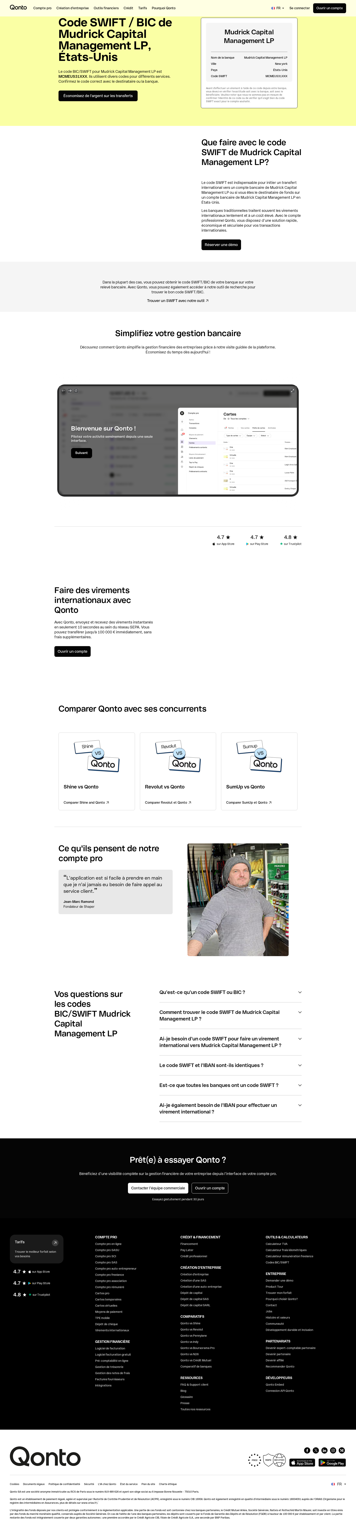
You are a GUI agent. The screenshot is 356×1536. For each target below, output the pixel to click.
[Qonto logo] (18, 7)
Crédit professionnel (193, 1256)
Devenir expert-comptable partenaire (291, 1348)
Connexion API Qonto (280, 1390)
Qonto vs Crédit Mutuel (195, 1360)
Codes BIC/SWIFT (277, 1262)
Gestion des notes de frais (112, 1373)
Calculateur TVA (277, 1244)
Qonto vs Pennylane (193, 1335)
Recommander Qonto (280, 1366)
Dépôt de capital (191, 1293)
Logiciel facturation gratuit (113, 1354)
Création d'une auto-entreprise (201, 1286)
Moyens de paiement (109, 1311)
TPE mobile (102, 1318)
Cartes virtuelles (106, 1305)
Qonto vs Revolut (191, 1329)
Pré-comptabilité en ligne (111, 1360)
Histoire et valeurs (278, 1317)
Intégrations (103, 1385)
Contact (271, 1305)
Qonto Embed (275, 1384)
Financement (189, 1244)
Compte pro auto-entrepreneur (116, 1268)
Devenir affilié (275, 1360)
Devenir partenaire (278, 1354)
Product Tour (274, 1286)
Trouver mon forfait (279, 1293)
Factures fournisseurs (109, 1379)
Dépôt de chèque (106, 1324)
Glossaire (186, 1397)
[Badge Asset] (307, 1450)
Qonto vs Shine (190, 1323)
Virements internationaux (112, 1330)
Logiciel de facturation (110, 1348)
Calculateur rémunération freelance (289, 1256)
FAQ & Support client (194, 1384)
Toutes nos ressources (195, 1409)
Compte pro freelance (109, 1274)
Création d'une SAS (193, 1280)
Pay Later (186, 1250)
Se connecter (299, 8)
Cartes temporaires (108, 1299)
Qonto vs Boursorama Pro (197, 1348)
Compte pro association (111, 1281)
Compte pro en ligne (108, 1244)
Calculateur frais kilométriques (286, 1250)
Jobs (269, 1311)
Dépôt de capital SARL (195, 1305)
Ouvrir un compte (329, 8)
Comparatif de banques (196, 1366)
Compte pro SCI (105, 1256)
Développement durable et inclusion (289, 1330)
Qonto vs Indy (189, 1341)
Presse (185, 1403)
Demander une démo (279, 1280)
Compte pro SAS (106, 1262)
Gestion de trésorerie (109, 1367)
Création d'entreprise (194, 1274)
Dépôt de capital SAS (194, 1299)
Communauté (275, 1323)
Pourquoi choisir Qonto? (282, 1299)
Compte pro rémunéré (109, 1287)
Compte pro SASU (107, 1250)
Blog (183, 1390)
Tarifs (20, 1242)
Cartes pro (102, 1293)
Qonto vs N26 (189, 1354)
